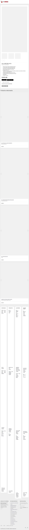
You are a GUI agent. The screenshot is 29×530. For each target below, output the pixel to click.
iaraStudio (14, 528)
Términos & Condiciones (9, 525)
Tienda (4, 525)
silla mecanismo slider (13, 511)
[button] (27, 146)
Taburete (8, 300)
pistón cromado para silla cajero (14, 510)
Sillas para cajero (13, 520)
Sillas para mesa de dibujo (14, 521)
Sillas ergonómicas (13, 516)
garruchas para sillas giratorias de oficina (13, 506)
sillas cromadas (13, 515)
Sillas (2, 257)
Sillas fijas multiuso (3, 300)
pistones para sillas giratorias (13, 508)
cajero (11, 504)
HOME (1, 525)
